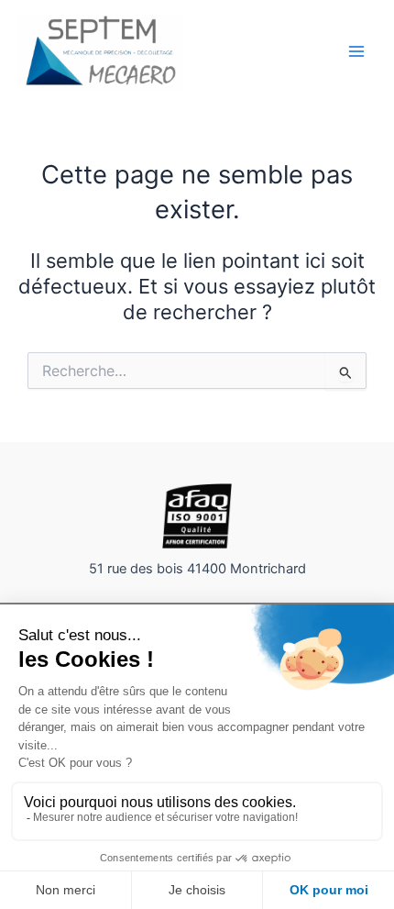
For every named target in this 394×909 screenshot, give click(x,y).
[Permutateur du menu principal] (356, 51)
